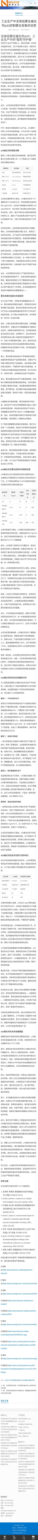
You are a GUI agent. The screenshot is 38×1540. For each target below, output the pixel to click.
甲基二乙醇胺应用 (23, 1436)
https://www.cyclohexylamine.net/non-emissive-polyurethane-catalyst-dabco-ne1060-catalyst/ (18, 1345)
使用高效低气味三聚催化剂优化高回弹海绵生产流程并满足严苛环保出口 (9, 1445)
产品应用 (21, 1415)
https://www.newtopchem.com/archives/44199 (20, 1283)
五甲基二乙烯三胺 (23, 1427)
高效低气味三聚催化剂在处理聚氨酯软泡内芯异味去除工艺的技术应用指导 (9, 1453)
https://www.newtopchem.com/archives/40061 (20, 1324)
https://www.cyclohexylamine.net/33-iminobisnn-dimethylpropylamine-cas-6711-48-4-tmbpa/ (19, 1369)
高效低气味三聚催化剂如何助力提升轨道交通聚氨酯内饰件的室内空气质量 (9, 1437)
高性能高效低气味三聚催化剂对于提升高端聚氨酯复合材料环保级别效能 (9, 1421)
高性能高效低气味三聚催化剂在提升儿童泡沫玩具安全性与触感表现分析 (9, 1462)
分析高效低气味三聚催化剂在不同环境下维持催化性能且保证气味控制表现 (9, 1429)
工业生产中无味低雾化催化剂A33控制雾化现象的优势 (20, 1380)
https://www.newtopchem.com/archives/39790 (20, 1294)
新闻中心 (19, 13)
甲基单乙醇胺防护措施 (24, 1433)
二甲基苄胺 (21, 1430)
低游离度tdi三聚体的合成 (25, 1424)
